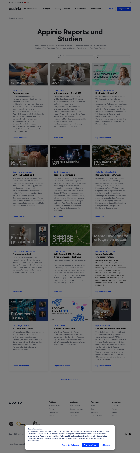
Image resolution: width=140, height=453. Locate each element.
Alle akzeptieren (90, 445)
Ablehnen (106, 445)
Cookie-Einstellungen (70, 445)
